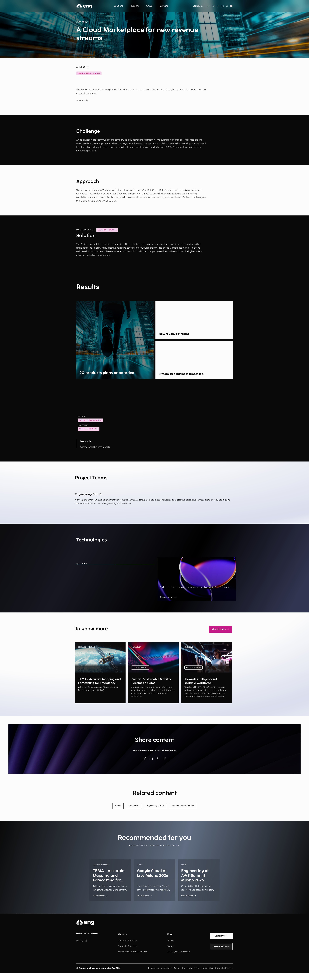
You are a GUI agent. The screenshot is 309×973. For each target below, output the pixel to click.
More (169, 934)
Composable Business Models (95, 447)
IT (208, 6)
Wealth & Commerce (88, 429)
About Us (122, 934)
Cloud (84, 563)
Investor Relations (221, 946)
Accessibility (166, 968)
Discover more (166, 597)
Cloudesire (133, 806)
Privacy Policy (193, 968)
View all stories (219, 629)
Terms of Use (153, 968)
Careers (170, 941)
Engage (170, 946)
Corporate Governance (128, 946)
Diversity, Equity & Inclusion (178, 952)
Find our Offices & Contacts (87, 934)
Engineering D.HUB (155, 806)
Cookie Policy (179, 968)
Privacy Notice (207, 968)
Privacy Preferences (224, 968)
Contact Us (220, 936)
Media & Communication (89, 73)
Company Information (127, 941)
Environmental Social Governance (132, 952)
